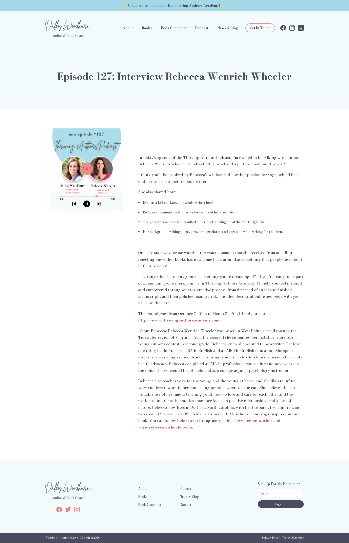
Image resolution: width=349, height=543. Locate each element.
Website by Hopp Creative (61, 538)
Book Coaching (173, 27)
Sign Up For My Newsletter (279, 483)
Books (147, 27)
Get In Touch (260, 27)
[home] (68, 28)
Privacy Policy (271, 538)
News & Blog (227, 27)
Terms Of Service (293, 538)
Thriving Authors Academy (230, 283)
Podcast (201, 27)
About (128, 27)
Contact (185, 504)
